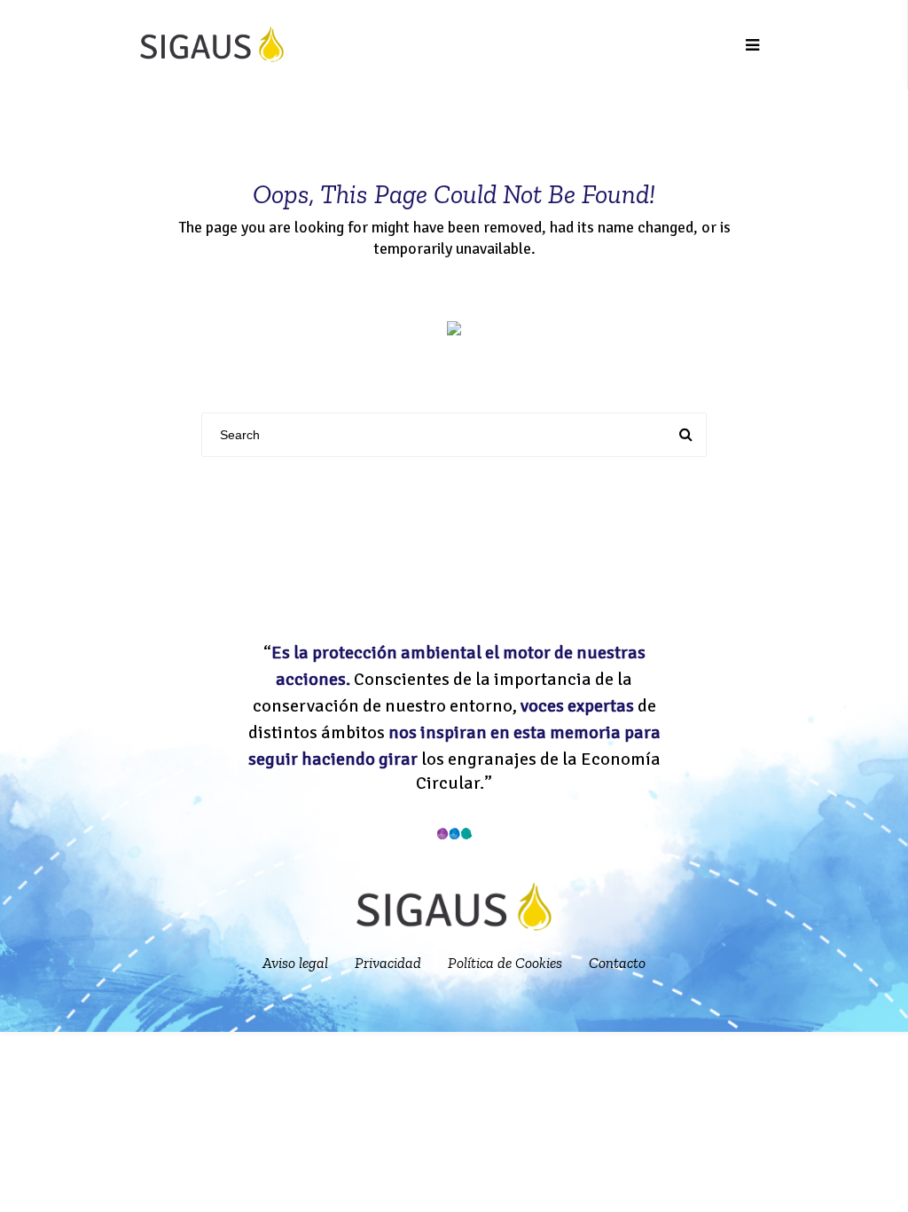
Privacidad (388, 963)
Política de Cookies (505, 963)
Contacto (617, 963)
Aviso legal (295, 963)
